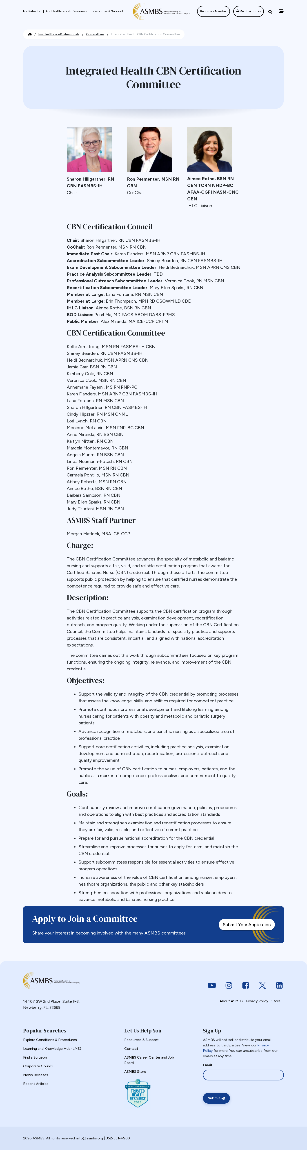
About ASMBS (231, 1001)
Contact (131, 1048)
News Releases (35, 1075)
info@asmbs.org (89, 1138)
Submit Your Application (247, 924)
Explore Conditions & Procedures (50, 1040)
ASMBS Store (135, 1071)
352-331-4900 (118, 1138)
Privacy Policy (257, 1001)
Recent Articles (35, 1084)
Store (275, 1001)
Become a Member (213, 11)
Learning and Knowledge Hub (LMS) (52, 1048)
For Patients (32, 11)
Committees (95, 34)
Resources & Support (108, 11)
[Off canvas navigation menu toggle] (281, 11)
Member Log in (250, 11)
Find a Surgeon (35, 1057)
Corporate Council (38, 1066)
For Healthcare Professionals (67, 11)
